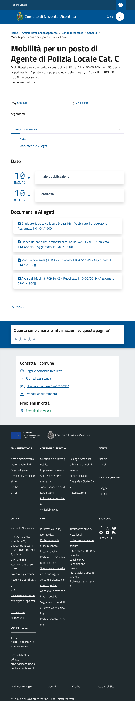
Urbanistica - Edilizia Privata (81, 467)
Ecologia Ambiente (80, 459)
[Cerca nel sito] (118, 16)
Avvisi (102, 464)
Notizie (103, 459)
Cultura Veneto (49, 546)
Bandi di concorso (72, 33)
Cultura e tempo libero (52, 501)
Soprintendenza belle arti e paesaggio (52, 571)
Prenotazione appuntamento (82, 574)
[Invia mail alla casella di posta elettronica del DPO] (23, 644)
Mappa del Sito (105, 686)
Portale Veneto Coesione (52, 622)
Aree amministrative (23, 459)
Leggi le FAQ (77, 559)
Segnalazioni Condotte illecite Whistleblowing (52, 607)
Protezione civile (49, 540)
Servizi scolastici (79, 476)
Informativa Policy (50, 529)
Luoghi (103, 488)
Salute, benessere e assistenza (52, 478)
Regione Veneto (19, 5)
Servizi (52, 686)
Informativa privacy (81, 529)
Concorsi (92, 33)
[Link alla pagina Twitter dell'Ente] (107, 528)
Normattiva (47, 534)
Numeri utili (17, 618)
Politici (14, 487)
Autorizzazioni (78, 492)
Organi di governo (21, 470)
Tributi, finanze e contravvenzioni (52, 490)
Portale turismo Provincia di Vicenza (52, 560)
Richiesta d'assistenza (82, 583)
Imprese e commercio (52, 470)
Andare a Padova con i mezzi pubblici (52, 594)
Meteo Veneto (48, 551)
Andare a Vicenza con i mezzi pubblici (52, 582)
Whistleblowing (49, 509)
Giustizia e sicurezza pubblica (52, 462)
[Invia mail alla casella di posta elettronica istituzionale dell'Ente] (23, 579)
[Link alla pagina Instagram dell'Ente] (114, 528)
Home (14, 33)
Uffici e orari (18, 612)
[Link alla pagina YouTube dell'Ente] (107, 532)
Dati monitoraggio (21, 686)
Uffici (14, 492)
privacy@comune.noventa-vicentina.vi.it (23, 666)
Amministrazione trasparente (40, 33)
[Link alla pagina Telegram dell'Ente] (101, 532)
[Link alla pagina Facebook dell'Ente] (101, 528)
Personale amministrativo (23, 478)
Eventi (103, 494)
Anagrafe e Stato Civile (82, 484)
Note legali (76, 534)
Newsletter (105, 538)
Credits (76, 686)
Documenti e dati (21, 464)
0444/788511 (19, 559)
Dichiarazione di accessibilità (82, 543)
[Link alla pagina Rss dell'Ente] (114, 532)
